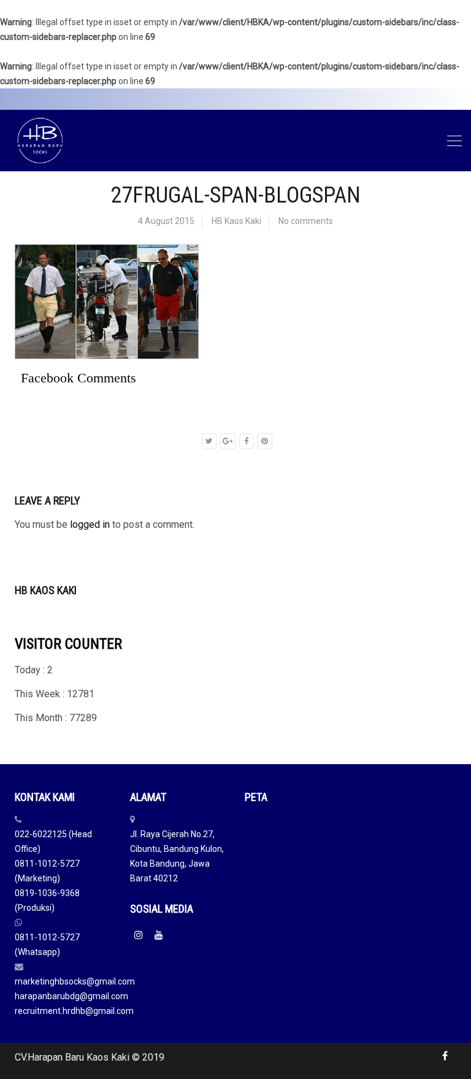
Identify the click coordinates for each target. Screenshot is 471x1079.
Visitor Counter (68, 643)
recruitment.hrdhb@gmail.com (74, 1011)
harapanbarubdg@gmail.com (71, 996)
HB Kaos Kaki (236, 221)
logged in (90, 524)
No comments (305, 221)
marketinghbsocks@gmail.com (75, 981)
